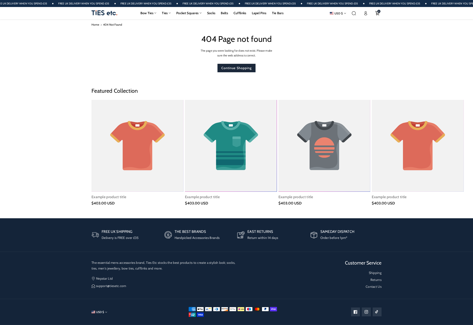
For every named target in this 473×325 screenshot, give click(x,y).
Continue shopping (236, 68)
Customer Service (363, 263)
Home (95, 24)
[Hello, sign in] (366, 13)
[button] (148, 13)
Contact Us (374, 286)
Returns (376, 280)
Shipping (375, 273)
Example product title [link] (108, 197)
